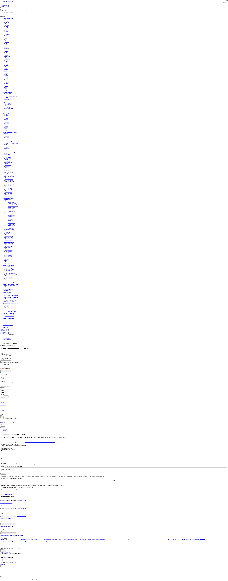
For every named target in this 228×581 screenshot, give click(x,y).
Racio (6, 44)
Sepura (6, 124)
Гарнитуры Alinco (9, 279)
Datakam (7, 27)
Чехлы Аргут (10, 219)
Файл (1, 386)
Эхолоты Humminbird (10, 314)
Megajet (7, 147)
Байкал (7, 59)
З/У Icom (7, 260)
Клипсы (7, 221)
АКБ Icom (7, 170)
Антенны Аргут (8, 188)
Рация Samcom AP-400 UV (6, 511)
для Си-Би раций (9, 173)
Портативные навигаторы (11, 295)
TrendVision (8, 290)
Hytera (6, 31)
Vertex (6, 51)
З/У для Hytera (8, 245)
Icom (6, 33)
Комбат (7, 63)
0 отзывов (2, 352)
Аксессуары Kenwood (10, 231)
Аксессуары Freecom (9, 229)
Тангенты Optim (11, 211)
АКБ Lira (7, 167)
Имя (1, 377)
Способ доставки (7, 432)
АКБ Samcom (8, 159)
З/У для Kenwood (9, 246)
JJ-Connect (7, 34)
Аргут (6, 57)
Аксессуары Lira (8, 232)
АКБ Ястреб (7, 154)
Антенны (13, 539)
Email (1, 378)
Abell (6, 20)
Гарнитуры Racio (9, 277)
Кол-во (2, 359)
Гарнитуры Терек (9, 275)
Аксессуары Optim (9, 238)
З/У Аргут (7, 252)
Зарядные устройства (194, 539)
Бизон (6, 60)
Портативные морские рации (8, 104)
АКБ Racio (7, 169)
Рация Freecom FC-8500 (6, 503)
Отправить (3, 387)
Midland (7, 40)
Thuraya (7, 307)
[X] (6, 368)
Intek (6, 145)
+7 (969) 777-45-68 (4, 6)
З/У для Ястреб (8, 251)
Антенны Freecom (9, 177)
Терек (6, 68)
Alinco (6, 23)
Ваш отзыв (3, 463)
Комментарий (3, 384)
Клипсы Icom (10, 228)
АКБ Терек (7, 166)
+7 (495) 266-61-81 (4, 331)
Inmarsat (7, 305)
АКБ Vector (7, 161)
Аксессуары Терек (9, 237)
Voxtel (6, 53)
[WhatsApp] (9, 368)
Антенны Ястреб (9, 179)
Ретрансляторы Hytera (10, 311)
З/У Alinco (7, 261)
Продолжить (3, 473)
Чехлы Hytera (11, 214)
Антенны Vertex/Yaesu (10, 187)
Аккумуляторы (18, 539)
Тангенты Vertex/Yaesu (13, 206)
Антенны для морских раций (8, 106)
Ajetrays (7, 22)
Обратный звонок (4, 333)
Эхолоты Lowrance (9, 316)
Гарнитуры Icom (9, 278)
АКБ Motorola (8, 158)
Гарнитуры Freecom (9, 266)
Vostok (6, 52)
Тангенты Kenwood (12, 204)
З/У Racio (7, 259)
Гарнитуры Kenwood (10, 269)
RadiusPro (7, 46)
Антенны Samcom (9, 185)
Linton (6, 38)
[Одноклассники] (3, 368)
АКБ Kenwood (8, 157)
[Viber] (8, 368)
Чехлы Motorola (11, 216)
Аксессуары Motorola (10, 233)
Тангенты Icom (11, 210)
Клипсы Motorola (11, 227)
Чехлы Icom (10, 220)
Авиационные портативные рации (10, 94)
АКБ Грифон (8, 165)
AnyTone (7, 25)
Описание (5, 429)
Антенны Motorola (9, 184)
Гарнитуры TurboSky (10, 273)
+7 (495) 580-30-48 (4, 5)
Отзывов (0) (5, 430)
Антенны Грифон (9, 190)
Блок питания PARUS (10, 285)
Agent (6, 21)
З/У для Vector (8, 250)
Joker (6, 35)
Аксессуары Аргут (9, 236)
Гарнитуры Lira (8, 270)
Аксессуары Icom (9, 240)
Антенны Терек (8, 189)
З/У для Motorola (9, 247)
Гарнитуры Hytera (9, 268)
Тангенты (7, 201)
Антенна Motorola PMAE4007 (9, 341)
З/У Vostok (7, 263)
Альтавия (7, 56)
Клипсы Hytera (11, 224)
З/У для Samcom (9, 248)
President (7, 148)
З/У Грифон (8, 254)
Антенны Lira (8, 183)
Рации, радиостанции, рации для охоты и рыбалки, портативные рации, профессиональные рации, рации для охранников (28, 541)
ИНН (1, 381)
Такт (6, 66)
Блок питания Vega (9, 287)
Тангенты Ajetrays (12, 202)
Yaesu (6, 55)
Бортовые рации (9, 108)
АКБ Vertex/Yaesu (9, 162)
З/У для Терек (8, 256)
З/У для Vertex (8, 255)
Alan (6, 144)
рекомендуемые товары (8, 494)
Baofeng (7, 26)
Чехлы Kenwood (11, 215)
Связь (6, 65)
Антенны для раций (7, 338)
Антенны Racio (8, 193)
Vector (6, 50)
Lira (6, 39)
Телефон (2, 380)
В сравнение (6, 366)
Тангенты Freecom (12, 203)
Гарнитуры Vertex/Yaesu (11, 274)
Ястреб (6, 69)
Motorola (7, 42)
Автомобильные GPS (10, 294)
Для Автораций (8, 175)
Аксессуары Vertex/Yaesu (11, 234)
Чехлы (6, 212)
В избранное (6, 364)
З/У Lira (7, 258)
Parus (6, 43)
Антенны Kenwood (9, 181)
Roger (6, 47)
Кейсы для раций (9, 199)
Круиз (6, 64)
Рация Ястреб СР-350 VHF (6, 526)
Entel (6, 117)
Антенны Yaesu (8, 192)
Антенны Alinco (8, 196)
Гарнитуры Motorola (10, 272)
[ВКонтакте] (1, 368)
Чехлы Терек (11, 217)
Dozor (6, 29)
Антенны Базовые (9, 176)
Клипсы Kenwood (11, 225)
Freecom (7, 30)
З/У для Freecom (9, 243)
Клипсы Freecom (11, 223)
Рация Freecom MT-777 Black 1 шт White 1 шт (11, 535)
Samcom (7, 48)
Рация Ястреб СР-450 (5, 518)
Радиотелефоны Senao (10, 301)
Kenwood (7, 36)
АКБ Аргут (7, 163)
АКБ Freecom (8, 153)
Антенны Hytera (9, 180)
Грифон (7, 61)
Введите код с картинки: (7, 469)
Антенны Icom (8, 194)
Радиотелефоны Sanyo (10, 300)
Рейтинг (2, 466)
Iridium (6, 306)
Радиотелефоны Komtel (10, 298)
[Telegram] (4, 368)
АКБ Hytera (7, 156)
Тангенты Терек (11, 207)
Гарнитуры (9, 539)
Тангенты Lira (11, 208)
